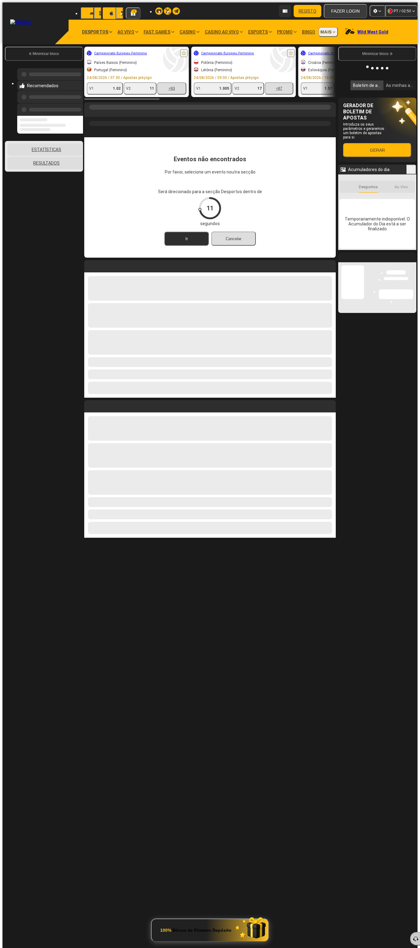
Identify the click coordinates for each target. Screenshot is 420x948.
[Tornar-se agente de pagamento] (285, 11)
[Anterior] (76, 105)
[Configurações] (377, 11)
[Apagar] (329, 405)
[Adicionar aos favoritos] (184, 53)
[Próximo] (103, 405)
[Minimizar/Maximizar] (411, 169)
